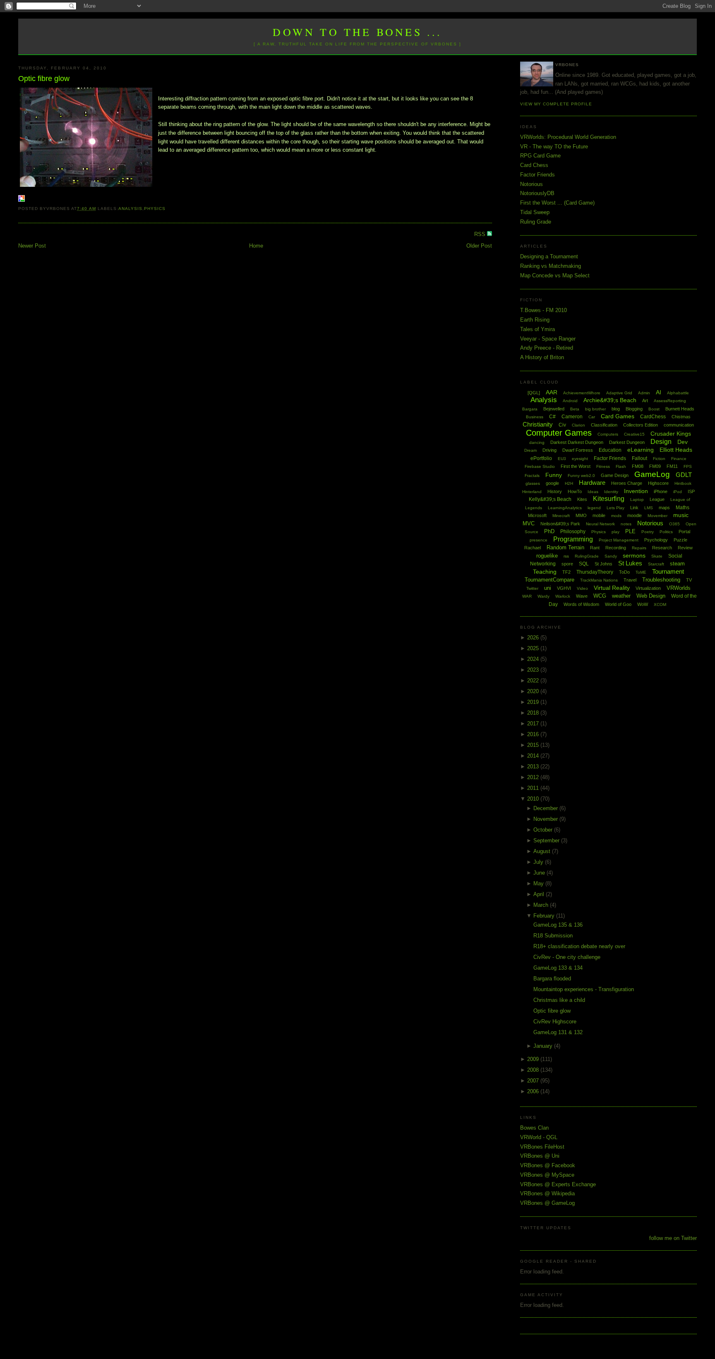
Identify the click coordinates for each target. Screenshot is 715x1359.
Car (591, 417)
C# (552, 417)
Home (256, 246)
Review (685, 547)
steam (677, 563)
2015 (533, 745)
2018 (533, 713)
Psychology (656, 539)
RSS (480, 234)
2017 (533, 723)
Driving (549, 450)
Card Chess (534, 165)
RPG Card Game (540, 156)
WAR (527, 596)
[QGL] (534, 392)
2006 (533, 1091)
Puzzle (680, 539)
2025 (533, 648)
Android (570, 400)
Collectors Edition (640, 424)
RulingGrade (587, 556)
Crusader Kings (670, 433)
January (543, 1046)
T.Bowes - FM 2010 (543, 310)
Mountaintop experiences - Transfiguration (583, 989)
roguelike (547, 556)
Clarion (578, 425)
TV (689, 579)
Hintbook (682, 483)
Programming (573, 539)
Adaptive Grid (619, 393)
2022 (533, 680)
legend (594, 507)
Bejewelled (553, 408)
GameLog (652, 474)
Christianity (538, 424)
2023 (533, 670)
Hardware (592, 482)
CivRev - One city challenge (566, 957)
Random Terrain (565, 547)
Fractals (532, 475)
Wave (582, 596)
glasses (532, 483)
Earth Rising (534, 320)
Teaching (545, 571)
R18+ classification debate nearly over (579, 946)
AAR (551, 392)
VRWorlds (679, 588)
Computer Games (559, 432)
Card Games (617, 416)
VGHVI (564, 588)
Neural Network (600, 524)
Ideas (593, 491)
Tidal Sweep (534, 212)
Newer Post (32, 246)
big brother (595, 409)
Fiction (659, 458)
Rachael (532, 547)
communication (679, 424)
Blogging (634, 408)
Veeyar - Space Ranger (548, 339)
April (539, 894)
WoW (642, 604)
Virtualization (648, 588)
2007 (533, 1081)
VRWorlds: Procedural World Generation (568, 137)
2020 (533, 691)
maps (664, 507)
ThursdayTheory (594, 572)
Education (610, 450)
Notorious (531, 184)
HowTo (575, 491)
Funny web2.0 (581, 475)
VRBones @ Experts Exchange (558, 1184)
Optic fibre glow (44, 78)
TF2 (566, 572)
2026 (533, 637)
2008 (533, 1070)
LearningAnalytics (565, 507)
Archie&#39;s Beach (609, 400)
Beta (574, 409)
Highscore (658, 483)
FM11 (672, 466)
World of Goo (618, 604)
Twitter (532, 588)
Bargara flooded (552, 978)
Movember (657, 515)
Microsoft (537, 515)
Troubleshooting (661, 580)
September (547, 840)
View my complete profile (556, 104)
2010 (533, 799)
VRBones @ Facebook (547, 1165)
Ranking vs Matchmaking (550, 266)
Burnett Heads (679, 408)
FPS (688, 466)
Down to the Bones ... (357, 32)
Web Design (650, 596)
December (546, 808)
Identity (611, 491)
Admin (644, 393)
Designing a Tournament (549, 256)
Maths (682, 507)
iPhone (660, 491)
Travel (630, 579)
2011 (533, 788)
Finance (678, 458)
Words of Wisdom (581, 604)
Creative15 (634, 434)
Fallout (639, 458)
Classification (604, 424)
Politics (666, 531)
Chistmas (681, 416)
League (657, 499)
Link (634, 507)
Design (661, 441)
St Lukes (630, 563)
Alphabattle (678, 393)
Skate (656, 556)
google (552, 483)
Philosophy (572, 531)
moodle (634, 515)
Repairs (639, 548)
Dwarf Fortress (577, 450)
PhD (549, 531)
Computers (607, 434)
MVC (529, 523)
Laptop (637, 499)
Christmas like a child (559, 1000)
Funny (553, 475)
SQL (584, 564)
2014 (533, 756)
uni (547, 588)
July (539, 862)
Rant (595, 547)
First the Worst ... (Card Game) (557, 203)
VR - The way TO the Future (554, 146)
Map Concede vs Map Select (555, 275)
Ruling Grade (535, 222)
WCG (599, 596)
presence (538, 540)
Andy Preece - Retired (546, 348)
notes (626, 524)
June (540, 873)
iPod (677, 491)
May (539, 883)
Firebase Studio (540, 466)
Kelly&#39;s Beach (550, 499)
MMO (581, 515)
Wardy (543, 596)
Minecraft (561, 515)
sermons (634, 555)
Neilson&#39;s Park (560, 523)
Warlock (562, 596)
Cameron (572, 417)
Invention (636, 491)
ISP (691, 491)
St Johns (603, 563)
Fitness (603, 466)
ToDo (624, 572)
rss (566, 556)
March (541, 905)
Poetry (647, 531)
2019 (533, 702)
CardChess (653, 417)
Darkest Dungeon (627, 442)
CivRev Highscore (554, 1021)
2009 (533, 1059)
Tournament (668, 571)
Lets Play (615, 507)
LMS (648, 507)
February (544, 916)
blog (616, 408)
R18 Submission (553, 935)
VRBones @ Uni (539, 1156)
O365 (674, 524)
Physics (155, 208)
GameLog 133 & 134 (558, 968)
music (681, 515)
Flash (621, 466)
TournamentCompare (549, 580)
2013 (533, 766)
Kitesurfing (608, 498)
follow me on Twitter (673, 1238)
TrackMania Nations (599, 580)
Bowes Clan (534, 1128)
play (615, 531)
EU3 (562, 458)
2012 (533, 777)
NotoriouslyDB (537, 193)
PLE (630, 531)
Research (662, 547)
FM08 (637, 466)
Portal (684, 531)
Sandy (611, 556)
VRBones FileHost (542, 1147)
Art (645, 400)
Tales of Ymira (537, 329)
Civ (562, 425)
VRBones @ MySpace (547, 1175)
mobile (599, 515)
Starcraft (656, 564)
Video (582, 588)
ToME (641, 572)
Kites (582, 499)
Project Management (618, 540)
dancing (537, 442)
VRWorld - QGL (538, 1137)
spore (567, 563)
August (542, 851)
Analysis (130, 208)
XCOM (660, 604)
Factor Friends (537, 175)
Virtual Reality (612, 587)
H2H (569, 483)
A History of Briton (542, 357)
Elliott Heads (676, 449)
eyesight (580, 458)
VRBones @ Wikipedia (547, 1193)
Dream (530, 450)
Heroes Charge (626, 483)
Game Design (615, 475)
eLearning (640, 449)
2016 (533, 734)
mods (616, 515)
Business (534, 417)
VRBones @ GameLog (547, 1203)
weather (621, 596)
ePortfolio (541, 458)
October (543, 830)
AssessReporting (670, 400)
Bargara (529, 409)
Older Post (479, 246)
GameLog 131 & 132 (558, 1032)
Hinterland (532, 491)
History (554, 491)
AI (658, 392)
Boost (654, 409)
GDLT (684, 474)
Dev (682, 442)
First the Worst (575, 466)
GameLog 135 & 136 (558, 925)
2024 (533, 659)
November (546, 819)
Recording (615, 547)
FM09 (655, 466)
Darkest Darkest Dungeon (576, 442)
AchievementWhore (581, 393)
